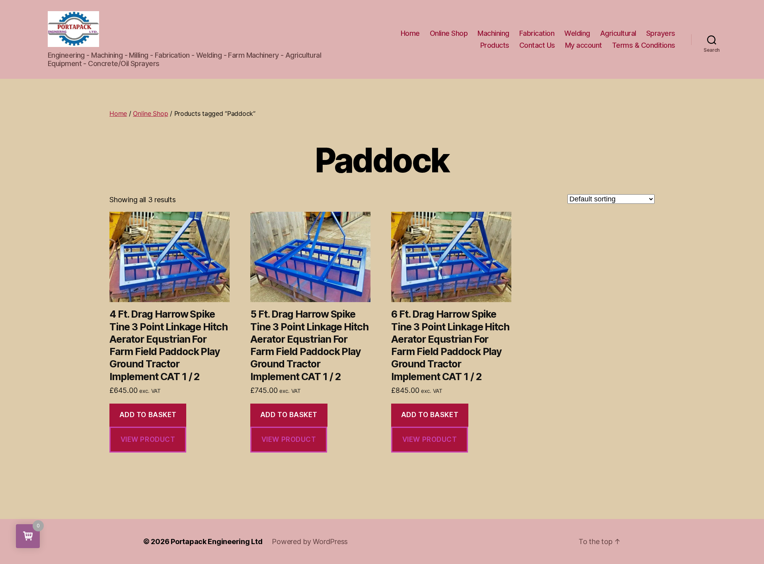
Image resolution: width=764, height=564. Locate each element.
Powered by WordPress (310, 541)
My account (583, 45)
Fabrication (537, 33)
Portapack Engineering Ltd (216, 541)
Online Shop (449, 33)
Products (494, 45)
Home (410, 33)
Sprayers (660, 33)
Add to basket (148, 415)
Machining (493, 33)
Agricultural (618, 33)
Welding (577, 33)
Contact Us (537, 45)
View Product (148, 439)
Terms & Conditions (643, 45)
